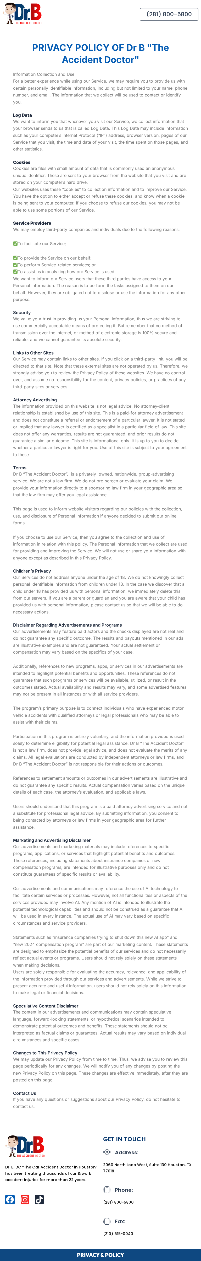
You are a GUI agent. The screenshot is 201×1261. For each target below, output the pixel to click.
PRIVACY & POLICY (100, 1255)
